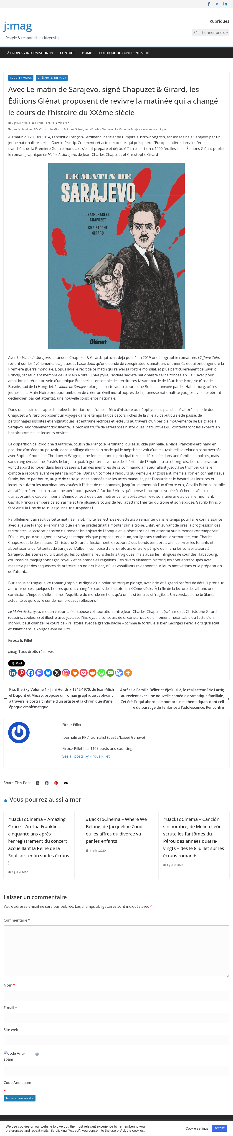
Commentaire (17, 920)
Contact (67, 53)
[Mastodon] (39, 673)
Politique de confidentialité (124, 53)
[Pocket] (84, 673)
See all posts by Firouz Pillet (86, 756)
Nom (9, 985)
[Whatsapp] (101, 673)
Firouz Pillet (42, 123)
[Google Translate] (119, 673)
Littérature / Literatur (52, 77)
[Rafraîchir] (37, 1053)
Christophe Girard (51, 129)
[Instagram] (66, 673)
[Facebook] (30, 673)
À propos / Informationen (30, 53)
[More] (128, 673)
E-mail (10, 1007)
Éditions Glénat (73, 129)
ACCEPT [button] (220, 1128)
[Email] (110, 673)
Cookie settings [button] (196, 1128)
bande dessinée (22, 129)
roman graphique (154, 129)
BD (36, 129)
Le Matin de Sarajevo (128, 129)
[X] (57, 673)
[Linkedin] (13, 673)
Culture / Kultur (21, 77)
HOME (87, 53)
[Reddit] (92, 673)
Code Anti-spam (17, 1082)
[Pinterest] (21, 673)
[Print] (75, 673)
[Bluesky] (48, 673)
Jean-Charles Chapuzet (99, 129)
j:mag (18, 25)
